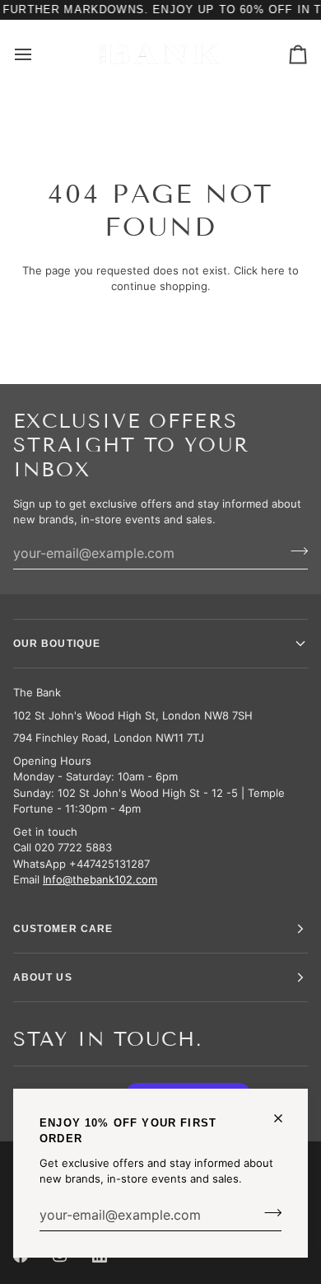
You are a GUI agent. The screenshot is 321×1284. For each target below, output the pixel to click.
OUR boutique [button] (56, 643)
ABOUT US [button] (42, 977)
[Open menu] (38, 54)
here (273, 270)
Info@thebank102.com (100, 879)
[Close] (285, 1118)
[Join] (267, 1213)
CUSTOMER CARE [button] (63, 929)
